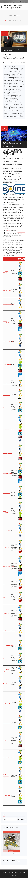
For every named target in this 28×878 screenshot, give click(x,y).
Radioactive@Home (8, 645)
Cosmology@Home (8, 341)
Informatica (5, 143)
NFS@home (6, 547)
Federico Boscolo (13, 5)
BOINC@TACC (7, 290)
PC (19, 145)
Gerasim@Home (7, 384)
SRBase (5, 740)
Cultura (16, 49)
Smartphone (5, 146)
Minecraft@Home (7, 473)
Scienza (14, 50)
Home (6, 20)
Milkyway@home (7, 453)
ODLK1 (5, 598)
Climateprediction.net (9, 304)
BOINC (8, 145)
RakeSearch (6, 659)
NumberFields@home (9, 566)
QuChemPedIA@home (9, 631)
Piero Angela (9, 50)
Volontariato (16, 143)
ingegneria (10, 143)
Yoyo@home (6, 795)
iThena (5, 407)
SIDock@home (7, 723)
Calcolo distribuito (14, 145)
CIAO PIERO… (8, 54)
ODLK (4, 584)
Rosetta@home (7, 703)
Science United (21, 232)
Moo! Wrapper (5, 511)
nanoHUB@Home (7, 530)
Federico (6, 49)
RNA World (6, 683)
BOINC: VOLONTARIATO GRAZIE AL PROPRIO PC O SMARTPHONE (12, 152)
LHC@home (6, 429)
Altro (11, 49)
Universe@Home (7, 757)
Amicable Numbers (5, 271)
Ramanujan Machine (6, 670)
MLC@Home (6, 493)
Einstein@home (7, 364)
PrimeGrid (6, 613)
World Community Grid (6, 776)
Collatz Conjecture (6, 321)
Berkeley (5, 145)
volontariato (11, 146)
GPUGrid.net (6, 395)
